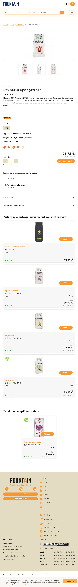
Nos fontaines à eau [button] (50, 535)
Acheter (47, 434)
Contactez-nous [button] (48, 548)
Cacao (46, 490)
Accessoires (48, 519)
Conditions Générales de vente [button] (14, 556)
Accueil (5, 25)
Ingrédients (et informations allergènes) (21, 173)
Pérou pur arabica (33, 442)
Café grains (20, 25)
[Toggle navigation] (72, 13)
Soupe (46, 494)
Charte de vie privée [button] (10, 559)
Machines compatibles (13, 205)
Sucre (46, 507)
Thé (45, 486)
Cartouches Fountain (51, 527)
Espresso (9, 335)
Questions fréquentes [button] (10, 550)
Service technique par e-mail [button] (13, 553)
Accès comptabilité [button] (21, 494)
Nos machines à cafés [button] (51, 531)
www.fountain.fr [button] (31, 574)
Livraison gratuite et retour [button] (12, 546)
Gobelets (47, 515)
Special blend (11, 290)
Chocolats (47, 503)
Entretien (47, 523)
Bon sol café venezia (15, 246)
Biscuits (46, 499)
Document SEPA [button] (21, 499)
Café (12, 25)
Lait (45, 511)
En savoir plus (23, 584)
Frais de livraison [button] (9, 543)
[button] (66, 4)
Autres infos (8, 197)
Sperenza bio (11, 380)
